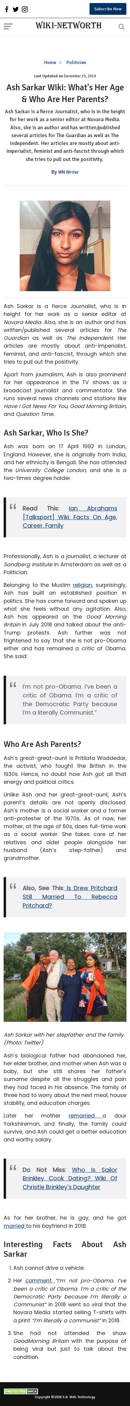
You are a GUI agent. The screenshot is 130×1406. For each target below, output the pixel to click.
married (15, 1226)
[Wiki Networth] (67, 26)
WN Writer (68, 172)
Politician (76, 63)
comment (40, 1280)
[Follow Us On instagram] (25, 9)
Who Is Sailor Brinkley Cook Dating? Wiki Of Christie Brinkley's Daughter (70, 1179)
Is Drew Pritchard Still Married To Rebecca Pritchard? (70, 897)
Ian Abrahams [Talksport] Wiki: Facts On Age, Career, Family (70, 517)
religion (82, 585)
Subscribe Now (108, 8)
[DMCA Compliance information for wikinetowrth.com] (65, 1391)
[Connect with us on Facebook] (7, 9)
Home (50, 63)
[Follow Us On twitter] (16, 9)
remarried (86, 1115)
